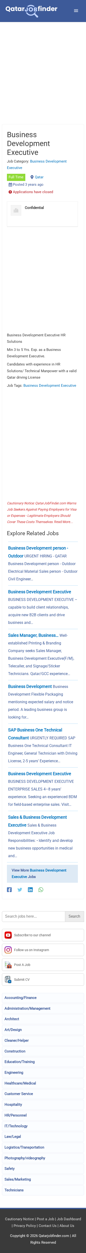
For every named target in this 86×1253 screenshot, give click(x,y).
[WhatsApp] (40, 889)
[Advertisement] (43, 79)
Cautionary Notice (19, 1219)
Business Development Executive (49, 385)
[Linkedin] (30, 889)
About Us (66, 1226)
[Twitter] (19, 889)
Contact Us (48, 1226)
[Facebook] (9, 889)
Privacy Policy (25, 1226)
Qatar (39, 177)
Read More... (63, 522)
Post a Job (45, 1219)
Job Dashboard (69, 1219)
